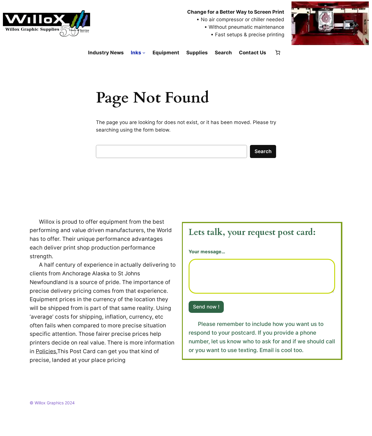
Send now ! (206, 307)
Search (263, 151)
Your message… (207, 251)
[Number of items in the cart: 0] (278, 52)
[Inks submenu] (143, 52)
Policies (46, 351)
